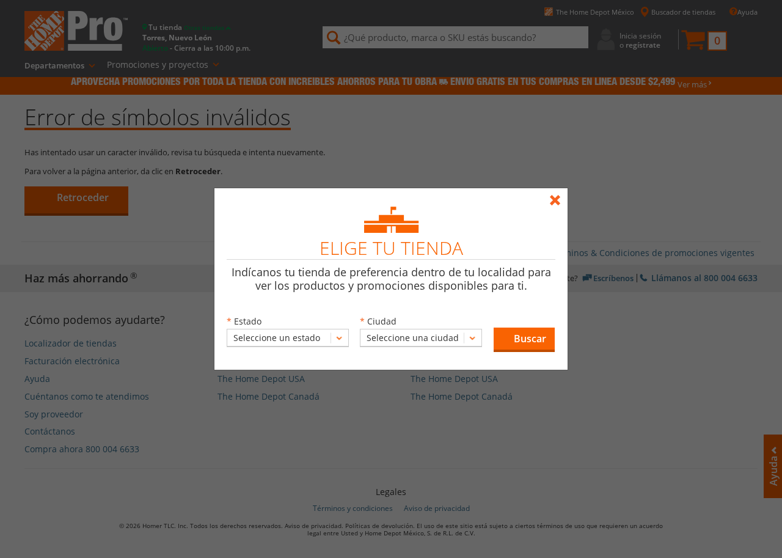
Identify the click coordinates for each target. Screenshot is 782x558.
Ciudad (381, 321)
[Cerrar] (558, 195)
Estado (247, 321)
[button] (524, 340)
